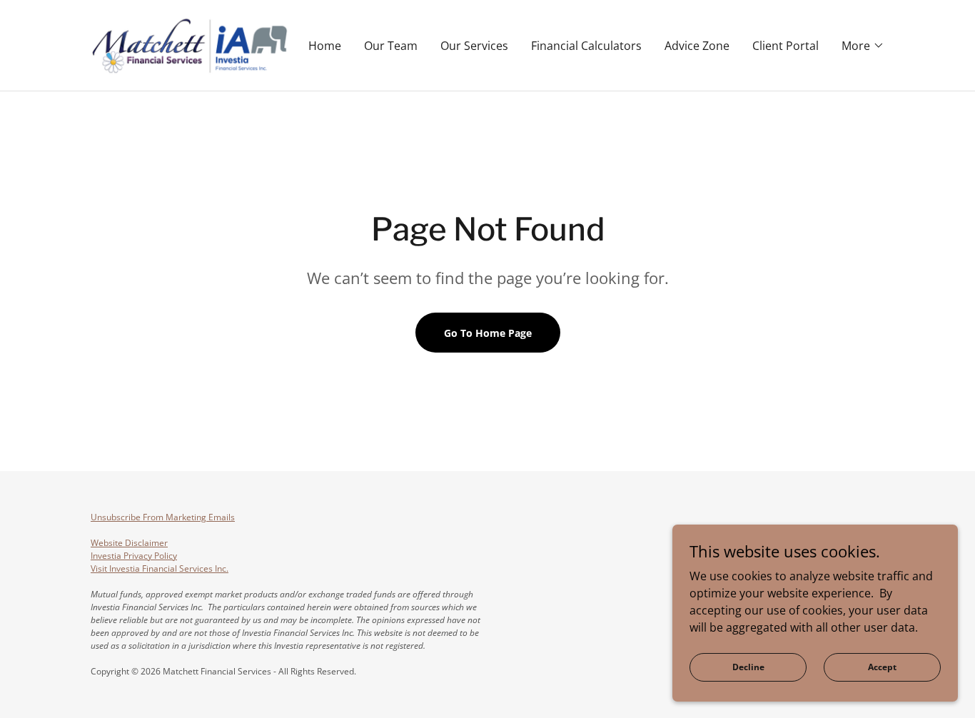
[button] (863, 45)
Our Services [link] (474, 46)
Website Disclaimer (129, 543)
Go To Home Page (488, 333)
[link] (190, 44)
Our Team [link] (391, 46)
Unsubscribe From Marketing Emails (163, 517)
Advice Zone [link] (697, 46)
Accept (882, 667)
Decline (748, 667)
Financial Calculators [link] (586, 46)
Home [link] (324, 46)
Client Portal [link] (785, 46)
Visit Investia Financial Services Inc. (159, 568)
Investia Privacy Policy (134, 556)
